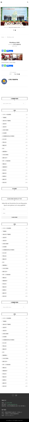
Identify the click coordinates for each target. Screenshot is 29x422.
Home (2, 37)
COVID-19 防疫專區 (14, 114)
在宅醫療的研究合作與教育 (14, 136)
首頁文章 (14, 182)
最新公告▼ (14, 157)
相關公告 (14, 164)
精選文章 (14, 173)
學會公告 (14, 142)
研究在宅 (14, 170)
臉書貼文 (14, 176)
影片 (14, 148)
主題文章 (14, 123)
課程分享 (14, 179)
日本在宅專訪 (14, 154)
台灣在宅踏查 (14, 130)
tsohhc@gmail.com (12, 404)
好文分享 (14, 139)
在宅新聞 (14, 133)
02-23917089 (8, 403)
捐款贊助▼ (14, 151)
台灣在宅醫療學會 (17, 44)
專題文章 (14, 145)
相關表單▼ (14, 167)
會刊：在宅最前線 (14, 160)
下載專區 (14, 117)
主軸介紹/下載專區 (14, 120)
